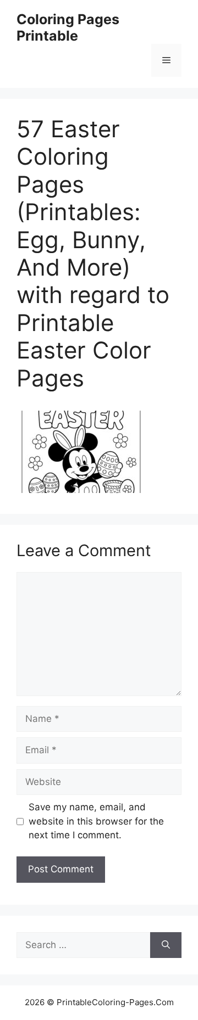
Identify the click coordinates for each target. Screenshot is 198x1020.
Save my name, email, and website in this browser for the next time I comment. (96, 821)
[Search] (166, 945)
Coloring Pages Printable (67, 27)
